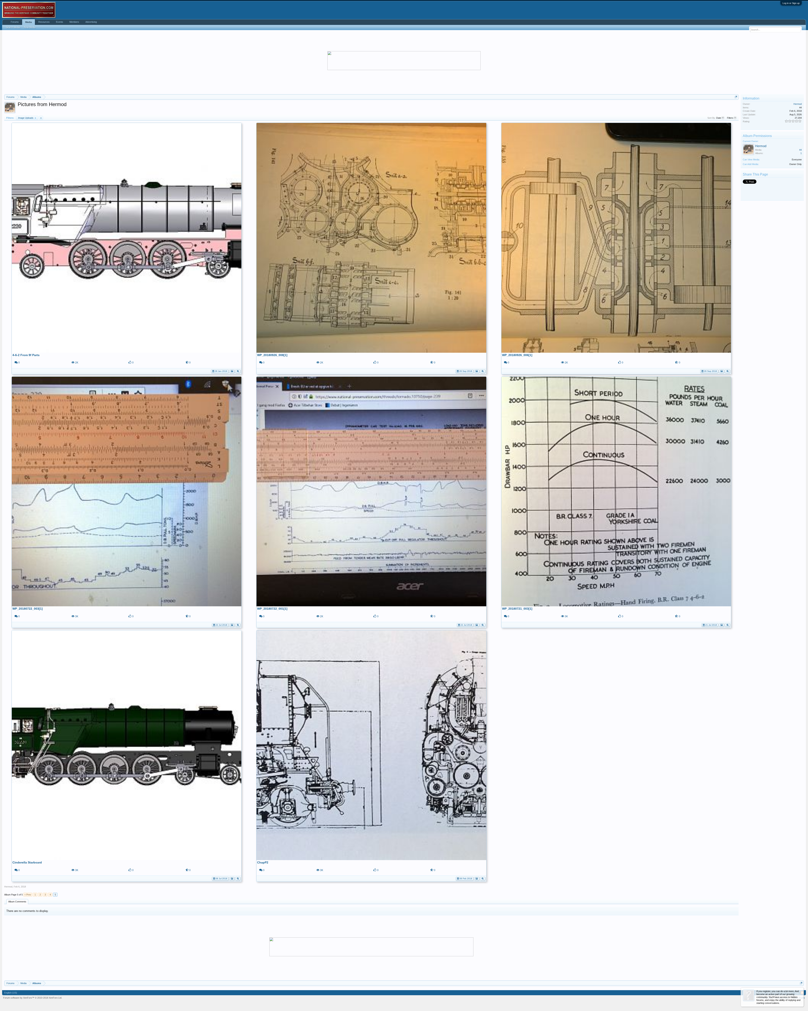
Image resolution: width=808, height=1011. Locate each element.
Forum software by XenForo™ (32, 997)
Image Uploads (27, 118)
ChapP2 (262, 862)
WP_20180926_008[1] (272, 355)
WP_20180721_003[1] (517, 608)
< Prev (27, 894)
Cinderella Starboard (27, 862)
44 (800, 150)
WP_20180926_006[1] (517, 355)
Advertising (91, 22)
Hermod (8, 886)
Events (59, 22)
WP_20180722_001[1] (272, 608)
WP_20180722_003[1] (27, 608)
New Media (30, 27)
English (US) (10, 992)
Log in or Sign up (791, 3)
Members (74, 22)
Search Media (13, 27)
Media (28, 22)
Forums (15, 22)
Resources (44, 22)
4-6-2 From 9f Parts (26, 355)
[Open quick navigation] (736, 97)
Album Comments (17, 901)
